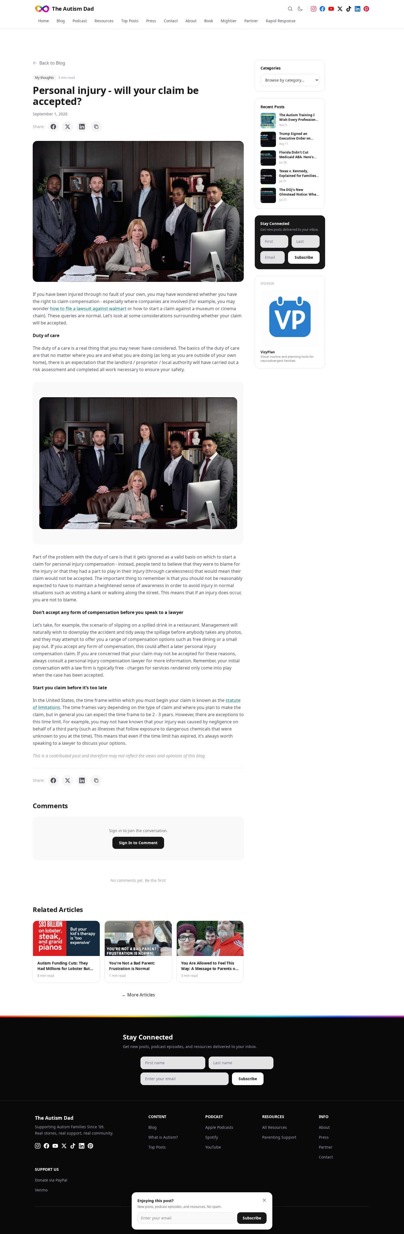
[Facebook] (322, 9)
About (191, 20)
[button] (138, 211)
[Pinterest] (366, 9)
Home (43, 20)
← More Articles (138, 995)
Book (208, 20)
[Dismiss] (264, 1200)
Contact (171, 20)
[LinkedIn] (357, 9)
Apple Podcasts (219, 1127)
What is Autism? (163, 1137)
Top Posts (130, 20)
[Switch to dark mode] (300, 9)
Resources (104, 20)
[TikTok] (349, 9)
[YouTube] (331, 9)
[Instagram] (313, 9)
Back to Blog (52, 63)
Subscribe (304, 257)
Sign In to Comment (138, 842)
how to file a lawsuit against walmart (88, 308)
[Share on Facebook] (53, 126)
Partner (251, 20)
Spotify (211, 1137)
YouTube (213, 1147)
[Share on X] (67, 126)
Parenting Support (279, 1137)
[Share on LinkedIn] (81, 126)
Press (151, 20)
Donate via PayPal (51, 1180)
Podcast (80, 20)
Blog (61, 20)
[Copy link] (96, 126)
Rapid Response (280, 20)
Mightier (229, 20)
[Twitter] (340, 9)
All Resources (274, 1127)
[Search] (290, 9)
